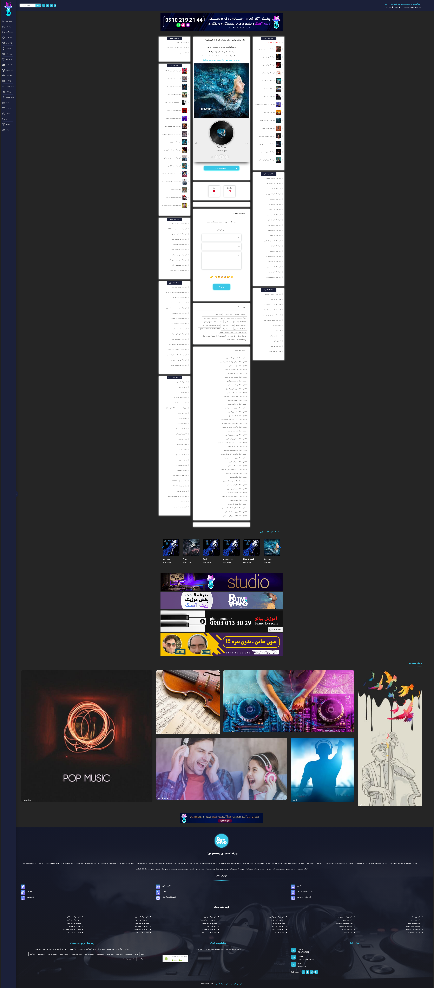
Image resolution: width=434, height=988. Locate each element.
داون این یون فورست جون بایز (181, 507)
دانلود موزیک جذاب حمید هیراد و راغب (173, 158)
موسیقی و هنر (221, 876)
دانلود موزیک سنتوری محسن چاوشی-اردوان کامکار (176, 292)
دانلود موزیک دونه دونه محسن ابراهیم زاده (172, 205)
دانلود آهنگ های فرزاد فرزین (274, 230)
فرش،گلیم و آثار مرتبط (304, 897)
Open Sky (268, 559)
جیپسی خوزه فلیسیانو (183, 413)
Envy (185, 559)
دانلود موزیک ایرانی (227, 329)
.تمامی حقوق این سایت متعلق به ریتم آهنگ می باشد (228, 984)
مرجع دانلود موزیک (65, 954)
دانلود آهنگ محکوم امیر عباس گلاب (267, 136)
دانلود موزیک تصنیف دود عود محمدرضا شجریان (177, 308)
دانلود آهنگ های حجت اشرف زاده (273, 256)
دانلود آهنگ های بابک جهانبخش (273, 194)
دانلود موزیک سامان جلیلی (278, 929)
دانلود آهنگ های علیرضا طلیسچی (273, 261)
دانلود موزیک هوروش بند (210, 917)
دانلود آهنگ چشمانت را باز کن (211, 325)
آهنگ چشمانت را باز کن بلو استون (213, 321)
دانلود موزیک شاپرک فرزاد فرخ (175, 166)
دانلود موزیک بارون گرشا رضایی (180, 244)
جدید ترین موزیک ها (231, 731)
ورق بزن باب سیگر (183, 387)
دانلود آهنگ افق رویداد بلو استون (236, 473)
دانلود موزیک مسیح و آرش (141, 929)
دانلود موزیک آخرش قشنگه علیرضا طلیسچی (171, 181)
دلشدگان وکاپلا (184, 392)
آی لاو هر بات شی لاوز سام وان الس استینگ (178, 496)
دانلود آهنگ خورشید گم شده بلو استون (234, 507)
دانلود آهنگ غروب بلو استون (237, 365)
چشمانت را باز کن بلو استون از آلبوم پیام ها (221, 51)
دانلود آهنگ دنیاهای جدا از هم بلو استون (234, 496)
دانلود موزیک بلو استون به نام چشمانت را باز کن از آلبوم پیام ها (225, 40)
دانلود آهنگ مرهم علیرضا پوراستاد (268, 120)
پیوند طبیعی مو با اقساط (182, 42)
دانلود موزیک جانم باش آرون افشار (173, 197)
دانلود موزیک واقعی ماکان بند (175, 79)
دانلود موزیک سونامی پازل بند (175, 142)
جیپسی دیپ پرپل (183, 460)
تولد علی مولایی (278, 330)
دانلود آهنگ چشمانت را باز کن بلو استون (235, 321)
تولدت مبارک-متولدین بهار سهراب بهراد (272, 320)
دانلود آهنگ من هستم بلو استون (236, 381)
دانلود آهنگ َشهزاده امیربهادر (269, 73)
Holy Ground (248, 559)
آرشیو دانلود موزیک (221, 907)
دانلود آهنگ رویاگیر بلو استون (237, 504)
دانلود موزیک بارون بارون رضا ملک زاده (173, 71)
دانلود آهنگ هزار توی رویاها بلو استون (234, 481)
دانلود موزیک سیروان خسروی (277, 917)
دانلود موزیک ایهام (280, 932)
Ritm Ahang (241, 340)
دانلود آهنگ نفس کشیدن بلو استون (235, 396)
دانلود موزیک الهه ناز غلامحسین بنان (179, 360)
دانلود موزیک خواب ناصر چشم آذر (180, 329)
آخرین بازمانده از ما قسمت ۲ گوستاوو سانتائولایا (177, 408)
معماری (29, 891)
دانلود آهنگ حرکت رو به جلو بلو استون (234, 427)
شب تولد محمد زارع (277, 325)
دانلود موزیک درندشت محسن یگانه (179, 287)
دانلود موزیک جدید (241, 325)
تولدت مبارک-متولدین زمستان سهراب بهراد (271, 304)
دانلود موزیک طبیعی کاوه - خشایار (174, 118)
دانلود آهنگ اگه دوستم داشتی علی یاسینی (266, 144)
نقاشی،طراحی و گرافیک (169, 897)
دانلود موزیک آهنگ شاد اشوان (175, 94)
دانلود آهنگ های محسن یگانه (274, 225)
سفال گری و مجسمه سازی (305, 891)
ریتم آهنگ (225, 325)
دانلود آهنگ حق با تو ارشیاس (269, 128)
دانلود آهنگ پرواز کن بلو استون (236, 488)
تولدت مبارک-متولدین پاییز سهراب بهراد (272, 310)
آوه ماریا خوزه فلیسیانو (182, 444)
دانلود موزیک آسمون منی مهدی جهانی (173, 126)
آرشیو (295, 800)
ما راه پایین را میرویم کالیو (182, 434)
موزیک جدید (141, 959)
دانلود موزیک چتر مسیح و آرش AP (173, 102)
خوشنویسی (30, 897)
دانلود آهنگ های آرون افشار (275, 209)
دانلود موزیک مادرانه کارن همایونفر (180, 334)
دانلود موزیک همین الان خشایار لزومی (173, 150)
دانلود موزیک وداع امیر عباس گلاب (180, 255)
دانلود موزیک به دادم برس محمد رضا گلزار (178, 229)
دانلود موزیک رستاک (211, 926)
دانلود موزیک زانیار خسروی (209, 923)
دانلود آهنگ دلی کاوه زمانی (269, 65)
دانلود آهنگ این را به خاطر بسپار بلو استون (233, 469)
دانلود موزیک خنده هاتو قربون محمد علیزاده (172, 174)
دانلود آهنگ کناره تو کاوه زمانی (268, 81)
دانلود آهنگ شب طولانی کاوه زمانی (267, 49)
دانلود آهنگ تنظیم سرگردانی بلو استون (234, 515)
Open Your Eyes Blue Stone (209, 329)
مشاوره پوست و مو (183, 53)
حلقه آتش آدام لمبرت (182, 470)
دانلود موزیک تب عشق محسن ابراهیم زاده (172, 134)
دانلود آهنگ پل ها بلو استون (237, 415)
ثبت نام (389, 7)
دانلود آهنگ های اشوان (276, 246)
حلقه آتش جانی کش (183, 449)
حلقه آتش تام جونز (183, 418)
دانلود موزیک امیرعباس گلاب (209, 932)
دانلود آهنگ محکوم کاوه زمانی (269, 152)
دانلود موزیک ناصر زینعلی (74, 932)
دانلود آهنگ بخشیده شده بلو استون (235, 377)
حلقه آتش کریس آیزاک (182, 465)
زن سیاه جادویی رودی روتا (182, 429)
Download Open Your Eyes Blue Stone (231, 336)
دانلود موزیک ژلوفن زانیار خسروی (174, 110)
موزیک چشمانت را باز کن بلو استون (236, 318)
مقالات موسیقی (163, 733)
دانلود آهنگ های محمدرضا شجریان (273, 277)
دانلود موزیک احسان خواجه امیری (72, 929)
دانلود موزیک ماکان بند (279, 923)
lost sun (166, 559)
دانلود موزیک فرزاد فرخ (278, 926)
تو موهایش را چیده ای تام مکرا (181, 397)
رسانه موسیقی (100, 954)
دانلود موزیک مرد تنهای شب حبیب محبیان (178, 349)
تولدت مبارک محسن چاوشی (275, 351)
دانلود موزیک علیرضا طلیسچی (413, 929)
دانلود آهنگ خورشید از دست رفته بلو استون (233, 361)
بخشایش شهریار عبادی (182, 382)
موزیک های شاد (163, 798)
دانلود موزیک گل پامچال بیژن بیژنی (179, 365)
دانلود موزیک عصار (416, 920)
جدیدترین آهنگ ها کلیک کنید (274, 43)
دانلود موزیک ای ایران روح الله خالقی (179, 318)
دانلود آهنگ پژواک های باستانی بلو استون (233, 423)
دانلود (142, 954)
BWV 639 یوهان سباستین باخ (180, 486)
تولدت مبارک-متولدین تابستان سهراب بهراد (271, 315)
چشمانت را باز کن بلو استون (210, 318)
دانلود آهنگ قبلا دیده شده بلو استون (235, 450)
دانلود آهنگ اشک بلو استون (237, 477)
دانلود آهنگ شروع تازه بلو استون (236, 357)
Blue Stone (231, 340)
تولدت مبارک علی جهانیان (275, 346)
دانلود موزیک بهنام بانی (142, 920)
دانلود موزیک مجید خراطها (278, 920)
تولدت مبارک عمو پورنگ (276, 299)
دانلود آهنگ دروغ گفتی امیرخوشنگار (267, 160)
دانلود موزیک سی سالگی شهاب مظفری (179, 270)
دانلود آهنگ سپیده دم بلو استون (236, 392)
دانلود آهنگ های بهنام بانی (275, 235)
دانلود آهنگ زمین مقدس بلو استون (235, 369)
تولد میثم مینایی (277, 341)
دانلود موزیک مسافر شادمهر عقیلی (180, 313)
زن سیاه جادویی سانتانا (182, 423)
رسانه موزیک (110, 954)
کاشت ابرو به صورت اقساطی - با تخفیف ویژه (177, 47)
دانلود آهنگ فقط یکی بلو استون (236, 373)
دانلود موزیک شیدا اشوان (176, 189)
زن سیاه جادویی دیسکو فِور (182, 455)
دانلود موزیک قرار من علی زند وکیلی (180, 223)
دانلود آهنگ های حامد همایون (274, 267)
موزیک (232, 325)
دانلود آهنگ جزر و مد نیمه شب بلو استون (233, 457)
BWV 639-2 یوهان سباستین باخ (180, 481)
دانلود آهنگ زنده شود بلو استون (236, 431)
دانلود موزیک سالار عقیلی (142, 923)
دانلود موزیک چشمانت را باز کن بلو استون (235, 314)
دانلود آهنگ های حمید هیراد (274, 272)
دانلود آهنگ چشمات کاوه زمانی (268, 89)
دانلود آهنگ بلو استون (240, 329)
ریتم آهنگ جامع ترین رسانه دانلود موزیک (221, 853)
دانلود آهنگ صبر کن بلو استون (237, 446)
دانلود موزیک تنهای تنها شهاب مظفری (179, 249)
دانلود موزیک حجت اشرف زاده (413, 932)
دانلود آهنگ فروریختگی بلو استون (236, 388)
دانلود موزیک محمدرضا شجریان (344, 923)
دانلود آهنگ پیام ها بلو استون (237, 404)
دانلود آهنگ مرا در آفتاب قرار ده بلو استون (233, 419)
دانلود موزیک (218, 314)
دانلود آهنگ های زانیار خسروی (274, 189)
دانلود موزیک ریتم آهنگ (129, 959)
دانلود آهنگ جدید (77, 954)
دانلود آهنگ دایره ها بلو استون (237, 465)
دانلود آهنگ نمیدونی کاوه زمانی (268, 96)
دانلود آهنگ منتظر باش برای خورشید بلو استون (232, 442)
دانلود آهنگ (232, 47)
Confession (228, 559)
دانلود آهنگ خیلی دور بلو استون (236, 484)
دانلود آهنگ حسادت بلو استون (236, 492)
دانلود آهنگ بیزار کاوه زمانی (269, 57)
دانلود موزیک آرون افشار (142, 932)
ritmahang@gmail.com (306, 959)
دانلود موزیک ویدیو (52, 954)
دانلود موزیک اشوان (347, 929)
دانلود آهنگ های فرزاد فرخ (275, 251)
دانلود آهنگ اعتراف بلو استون (237, 400)
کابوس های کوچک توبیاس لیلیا (180, 475)
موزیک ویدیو (28, 800)
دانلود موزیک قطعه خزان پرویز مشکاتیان (178, 344)
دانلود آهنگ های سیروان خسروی (273, 183)
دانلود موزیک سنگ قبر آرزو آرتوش (180, 297)
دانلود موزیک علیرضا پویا (142, 926)
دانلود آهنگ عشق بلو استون (237, 500)
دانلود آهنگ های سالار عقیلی (274, 220)
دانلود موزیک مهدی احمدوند (413, 926)
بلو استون (222, 318)
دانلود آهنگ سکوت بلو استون (237, 411)
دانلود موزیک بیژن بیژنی (414, 923)
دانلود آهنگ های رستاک (275, 199)
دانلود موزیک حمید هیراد (346, 932)
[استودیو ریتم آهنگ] (221, 818)
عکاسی (299, 886)
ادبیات (29, 886)
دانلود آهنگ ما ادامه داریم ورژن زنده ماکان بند (265, 104)
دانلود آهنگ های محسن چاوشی (274, 178)
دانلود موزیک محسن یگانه (74, 923)
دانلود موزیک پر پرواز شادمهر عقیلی (180, 339)
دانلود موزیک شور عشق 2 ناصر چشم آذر (178, 323)
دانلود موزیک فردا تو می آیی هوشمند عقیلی (178, 303)
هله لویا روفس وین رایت (182, 491)
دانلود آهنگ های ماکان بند (275, 204)
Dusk (205, 559)
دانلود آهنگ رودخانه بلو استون (237, 384)
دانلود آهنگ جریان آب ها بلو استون (235, 511)
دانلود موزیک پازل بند (347, 920)
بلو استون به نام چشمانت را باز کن (218, 47)
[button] (279, 548)
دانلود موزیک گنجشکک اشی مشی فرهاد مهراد (177, 355)
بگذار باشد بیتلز (184, 501)
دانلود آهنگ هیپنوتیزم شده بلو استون (235, 407)
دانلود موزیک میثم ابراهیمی (345, 926)
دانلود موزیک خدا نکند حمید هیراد (180, 239)
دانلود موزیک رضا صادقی (74, 917)
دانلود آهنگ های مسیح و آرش (274, 215)
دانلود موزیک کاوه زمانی (74, 926)
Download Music (220, 168)
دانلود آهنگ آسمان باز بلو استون (236, 438)
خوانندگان (363, 805)
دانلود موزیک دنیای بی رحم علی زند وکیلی (178, 260)
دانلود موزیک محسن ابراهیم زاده (208, 920)
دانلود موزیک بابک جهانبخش (209, 929)
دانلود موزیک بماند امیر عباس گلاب (179, 265)
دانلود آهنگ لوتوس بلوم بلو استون (235, 434)
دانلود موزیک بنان (416, 917)
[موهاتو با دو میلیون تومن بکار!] (221, 644)
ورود (396, 7)
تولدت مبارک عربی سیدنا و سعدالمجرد (273, 294)
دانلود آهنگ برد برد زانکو (270, 112)
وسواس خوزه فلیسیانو (183, 439)
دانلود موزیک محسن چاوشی (345, 917)
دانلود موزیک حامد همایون (142, 917)
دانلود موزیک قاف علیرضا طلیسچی (180, 234)
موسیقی (165, 891)
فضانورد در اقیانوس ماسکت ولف (180, 403)
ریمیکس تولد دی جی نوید (275, 336)
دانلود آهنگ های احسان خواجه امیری (272, 241)
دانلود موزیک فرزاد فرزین (74, 920)
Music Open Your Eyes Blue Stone (233, 332)
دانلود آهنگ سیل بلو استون (237, 461)
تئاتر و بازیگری (167, 886)
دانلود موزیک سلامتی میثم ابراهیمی (174, 87)
